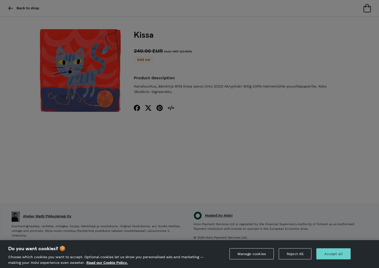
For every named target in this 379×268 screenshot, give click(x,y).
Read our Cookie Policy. (107, 262)
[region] (189, 254)
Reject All (295, 254)
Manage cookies (251, 254)
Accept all (333, 254)
